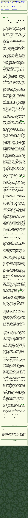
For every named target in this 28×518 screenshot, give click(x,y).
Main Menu (18, 1)
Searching (10, 2)
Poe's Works (23, 1)
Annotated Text (15, 2)
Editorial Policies (4, 2)
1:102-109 (15, 9)
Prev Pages (23, 2)
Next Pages (3, 3)
